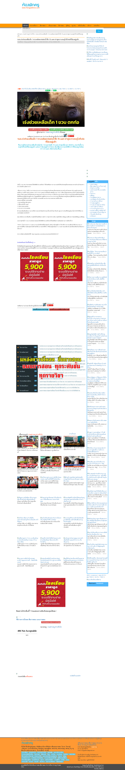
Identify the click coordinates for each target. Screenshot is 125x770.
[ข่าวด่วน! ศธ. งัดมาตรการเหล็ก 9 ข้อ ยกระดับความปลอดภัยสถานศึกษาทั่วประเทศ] (97, 226)
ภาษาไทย (53, 754)
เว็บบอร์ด (36, 761)
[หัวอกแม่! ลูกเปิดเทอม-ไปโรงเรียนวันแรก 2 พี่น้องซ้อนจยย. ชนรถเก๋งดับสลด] (50, 499)
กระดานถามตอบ (61, 738)
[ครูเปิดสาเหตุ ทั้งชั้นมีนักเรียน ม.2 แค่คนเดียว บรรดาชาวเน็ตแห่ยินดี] (97, 492)
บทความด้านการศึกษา (96, 207)
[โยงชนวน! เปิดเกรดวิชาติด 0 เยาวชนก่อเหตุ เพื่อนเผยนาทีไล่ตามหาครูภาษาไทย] (97, 239)
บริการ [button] (89, 25)
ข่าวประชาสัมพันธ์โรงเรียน (27, 754)
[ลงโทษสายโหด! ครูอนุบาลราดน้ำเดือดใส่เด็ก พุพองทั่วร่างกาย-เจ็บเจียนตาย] (74, 540)
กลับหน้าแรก (70, 767)
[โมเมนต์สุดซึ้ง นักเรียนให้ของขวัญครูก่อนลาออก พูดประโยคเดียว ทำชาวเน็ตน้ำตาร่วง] (74, 499)
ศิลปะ (48, 754)
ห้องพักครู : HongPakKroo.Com (96, 765)
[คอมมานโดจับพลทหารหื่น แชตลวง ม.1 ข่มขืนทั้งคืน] (97, 421)
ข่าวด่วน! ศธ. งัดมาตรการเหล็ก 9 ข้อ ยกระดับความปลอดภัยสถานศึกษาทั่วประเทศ (97, 231)
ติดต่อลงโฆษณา (59, 761)
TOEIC (102, 577)
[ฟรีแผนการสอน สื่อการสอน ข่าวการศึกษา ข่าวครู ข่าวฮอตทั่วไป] (30, 6)
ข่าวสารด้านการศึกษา (96, 201)
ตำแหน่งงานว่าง (32, 752)
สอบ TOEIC (62, 89)
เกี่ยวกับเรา (42, 761)
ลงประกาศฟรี (35, 740)
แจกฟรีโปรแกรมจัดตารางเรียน (38, 130)
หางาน (67, 759)
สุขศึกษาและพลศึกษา (62, 758)
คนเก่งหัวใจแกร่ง (35, 759)
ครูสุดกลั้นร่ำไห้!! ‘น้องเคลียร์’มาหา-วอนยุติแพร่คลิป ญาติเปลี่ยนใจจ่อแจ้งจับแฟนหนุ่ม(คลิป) (50, 470)
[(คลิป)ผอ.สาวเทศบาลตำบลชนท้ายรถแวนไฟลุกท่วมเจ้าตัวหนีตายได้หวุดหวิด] (97, 408)
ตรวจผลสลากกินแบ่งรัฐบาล (98, 212)
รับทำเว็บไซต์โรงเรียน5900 (87, 767)
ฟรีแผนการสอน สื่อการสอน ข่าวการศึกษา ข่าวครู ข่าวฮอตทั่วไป (90, 744)
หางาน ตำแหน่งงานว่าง (97, 208)
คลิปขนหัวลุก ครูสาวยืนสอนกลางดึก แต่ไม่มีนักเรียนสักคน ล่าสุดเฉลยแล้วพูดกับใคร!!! (97, 526)
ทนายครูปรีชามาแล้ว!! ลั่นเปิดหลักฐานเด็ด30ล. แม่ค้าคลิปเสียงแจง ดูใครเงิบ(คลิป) (73, 525)
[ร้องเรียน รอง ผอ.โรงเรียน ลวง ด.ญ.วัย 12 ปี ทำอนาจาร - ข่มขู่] (97, 463)
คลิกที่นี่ (88, 756)
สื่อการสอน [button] (43, 25)
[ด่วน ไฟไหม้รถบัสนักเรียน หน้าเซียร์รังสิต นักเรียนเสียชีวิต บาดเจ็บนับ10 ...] (97, 293)
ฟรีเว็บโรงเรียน (81, 25)
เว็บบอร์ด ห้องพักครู (95, 214)
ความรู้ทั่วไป (57, 759)
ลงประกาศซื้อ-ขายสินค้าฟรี (97, 210)
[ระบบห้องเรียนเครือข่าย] (97, 580)
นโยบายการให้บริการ (50, 761)
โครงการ (92, 193)
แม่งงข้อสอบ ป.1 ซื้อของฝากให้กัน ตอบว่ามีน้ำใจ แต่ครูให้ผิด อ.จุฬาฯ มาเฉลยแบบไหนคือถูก (96, 384)
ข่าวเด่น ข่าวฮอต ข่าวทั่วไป (97, 205)
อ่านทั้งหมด (72, 434)
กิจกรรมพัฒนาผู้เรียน (26, 759)
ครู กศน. (74, 25)
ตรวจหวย (31, 761)
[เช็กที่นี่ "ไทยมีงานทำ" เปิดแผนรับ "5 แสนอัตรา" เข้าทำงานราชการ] (97, 60)
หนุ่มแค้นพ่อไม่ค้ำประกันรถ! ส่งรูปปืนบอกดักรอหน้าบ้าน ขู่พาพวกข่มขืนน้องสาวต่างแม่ (50, 566)
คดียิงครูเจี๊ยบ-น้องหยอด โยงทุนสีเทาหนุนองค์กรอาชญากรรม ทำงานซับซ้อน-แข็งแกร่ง (96, 565)
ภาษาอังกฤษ (59, 754)
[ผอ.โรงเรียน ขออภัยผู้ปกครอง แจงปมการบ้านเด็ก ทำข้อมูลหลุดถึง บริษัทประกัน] (97, 546)
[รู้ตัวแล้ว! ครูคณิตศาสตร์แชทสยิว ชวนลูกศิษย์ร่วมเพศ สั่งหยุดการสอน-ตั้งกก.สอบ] (74, 479)
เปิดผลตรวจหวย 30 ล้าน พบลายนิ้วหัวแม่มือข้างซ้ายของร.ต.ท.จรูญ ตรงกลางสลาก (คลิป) (27, 471)
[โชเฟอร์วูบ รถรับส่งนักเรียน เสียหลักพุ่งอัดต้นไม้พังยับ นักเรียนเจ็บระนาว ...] (97, 265)
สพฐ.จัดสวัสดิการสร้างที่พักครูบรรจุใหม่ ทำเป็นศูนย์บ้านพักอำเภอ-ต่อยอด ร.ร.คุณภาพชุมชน (97, 341)
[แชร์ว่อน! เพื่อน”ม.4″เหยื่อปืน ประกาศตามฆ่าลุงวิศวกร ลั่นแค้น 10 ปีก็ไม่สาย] (27, 520)
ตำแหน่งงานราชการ (50, 738)
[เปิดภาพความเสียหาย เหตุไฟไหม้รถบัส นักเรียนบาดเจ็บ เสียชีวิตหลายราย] (97, 279)
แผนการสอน (93, 184)
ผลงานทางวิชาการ (72, 738)
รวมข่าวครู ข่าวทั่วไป (29, 34)
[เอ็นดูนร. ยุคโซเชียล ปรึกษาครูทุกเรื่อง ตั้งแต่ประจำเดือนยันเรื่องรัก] (27, 498)
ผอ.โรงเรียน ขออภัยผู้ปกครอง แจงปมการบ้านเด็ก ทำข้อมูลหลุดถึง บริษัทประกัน (96, 551)
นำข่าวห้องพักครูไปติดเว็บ (84, 747)
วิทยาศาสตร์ (37, 754)
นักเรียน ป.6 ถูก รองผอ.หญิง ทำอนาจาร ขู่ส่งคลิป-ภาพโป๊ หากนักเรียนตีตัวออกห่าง (97, 455)
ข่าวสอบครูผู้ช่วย (95, 203)
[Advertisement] (73, 13)
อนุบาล (42, 759)
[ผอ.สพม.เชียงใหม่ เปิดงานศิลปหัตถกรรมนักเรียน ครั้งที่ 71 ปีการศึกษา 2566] (97, 395)
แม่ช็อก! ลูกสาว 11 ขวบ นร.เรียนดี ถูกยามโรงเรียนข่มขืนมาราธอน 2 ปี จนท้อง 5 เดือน (27, 545)
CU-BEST (70, 89)
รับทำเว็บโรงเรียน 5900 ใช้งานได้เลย (32, 89)
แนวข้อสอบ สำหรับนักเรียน (97, 199)
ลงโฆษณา (93, 216)
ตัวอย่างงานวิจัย (95, 188)
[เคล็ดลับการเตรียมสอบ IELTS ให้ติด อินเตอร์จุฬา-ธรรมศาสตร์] (97, 306)
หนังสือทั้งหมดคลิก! (75, 676)
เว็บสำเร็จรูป (77, 767)
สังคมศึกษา (65, 754)
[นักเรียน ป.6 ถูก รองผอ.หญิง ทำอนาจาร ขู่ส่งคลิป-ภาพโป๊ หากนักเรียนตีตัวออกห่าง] (97, 450)
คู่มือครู (68, 25)
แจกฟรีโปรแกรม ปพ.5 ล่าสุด (40, 309)
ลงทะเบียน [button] (96, 25)
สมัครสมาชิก (43, 740)
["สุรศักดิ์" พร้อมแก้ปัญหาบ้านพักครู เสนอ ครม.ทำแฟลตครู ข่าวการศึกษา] (97, 365)
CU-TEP (77, 89)
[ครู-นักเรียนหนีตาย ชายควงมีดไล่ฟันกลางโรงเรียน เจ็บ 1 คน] (97, 533)
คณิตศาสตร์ (43, 754)
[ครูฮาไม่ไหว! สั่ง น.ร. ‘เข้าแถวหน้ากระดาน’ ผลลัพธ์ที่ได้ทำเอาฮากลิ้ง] (74, 441)
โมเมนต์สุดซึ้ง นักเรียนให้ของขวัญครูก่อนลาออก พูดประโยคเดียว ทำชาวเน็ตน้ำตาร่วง (74, 505)
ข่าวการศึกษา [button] (33, 25)
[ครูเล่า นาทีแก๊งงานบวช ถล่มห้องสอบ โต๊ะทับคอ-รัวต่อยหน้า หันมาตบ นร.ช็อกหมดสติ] (27, 442)
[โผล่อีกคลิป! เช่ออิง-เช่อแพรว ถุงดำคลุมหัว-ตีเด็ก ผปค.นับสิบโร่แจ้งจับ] (27, 482)
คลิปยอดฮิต (50, 752)
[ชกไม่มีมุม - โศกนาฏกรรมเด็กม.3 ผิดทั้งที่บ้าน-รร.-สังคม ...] (97, 252)
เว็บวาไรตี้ (97, 767)
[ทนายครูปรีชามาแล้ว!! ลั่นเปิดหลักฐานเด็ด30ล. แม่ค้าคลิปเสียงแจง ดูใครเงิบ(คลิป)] (74, 520)
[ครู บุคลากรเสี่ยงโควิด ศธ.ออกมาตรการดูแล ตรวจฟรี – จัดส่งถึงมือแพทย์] (27, 560)
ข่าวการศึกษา (25, 738)
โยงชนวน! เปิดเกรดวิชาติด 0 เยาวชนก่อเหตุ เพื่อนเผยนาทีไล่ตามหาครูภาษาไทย (97, 245)
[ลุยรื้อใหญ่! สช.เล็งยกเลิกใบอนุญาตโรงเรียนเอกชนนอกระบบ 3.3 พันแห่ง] (74, 559)
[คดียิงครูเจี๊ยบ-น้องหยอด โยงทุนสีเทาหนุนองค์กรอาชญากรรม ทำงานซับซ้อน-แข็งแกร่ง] (97, 560)
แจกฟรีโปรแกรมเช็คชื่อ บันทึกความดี (61, 130)
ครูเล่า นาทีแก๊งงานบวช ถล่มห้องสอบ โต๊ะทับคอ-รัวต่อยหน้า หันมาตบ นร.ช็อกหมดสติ (27, 450)
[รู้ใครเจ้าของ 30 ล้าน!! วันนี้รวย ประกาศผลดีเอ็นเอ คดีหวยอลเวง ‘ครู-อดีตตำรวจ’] (50, 442)
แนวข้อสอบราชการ (95, 197)
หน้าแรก (25, 25)
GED (43, 89)
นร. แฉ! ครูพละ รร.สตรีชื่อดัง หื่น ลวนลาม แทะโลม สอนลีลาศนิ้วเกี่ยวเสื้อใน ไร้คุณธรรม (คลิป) (74, 469)
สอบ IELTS (55, 89)
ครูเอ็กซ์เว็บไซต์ (90, 760)
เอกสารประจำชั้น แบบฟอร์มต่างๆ (50, 756)
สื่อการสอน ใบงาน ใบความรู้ (98, 186)
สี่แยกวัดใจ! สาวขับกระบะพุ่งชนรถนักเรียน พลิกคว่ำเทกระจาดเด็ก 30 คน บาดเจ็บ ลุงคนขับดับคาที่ (97, 510)
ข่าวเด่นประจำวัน (26, 740)
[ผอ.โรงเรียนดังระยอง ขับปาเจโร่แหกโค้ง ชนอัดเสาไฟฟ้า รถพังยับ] (50, 519)
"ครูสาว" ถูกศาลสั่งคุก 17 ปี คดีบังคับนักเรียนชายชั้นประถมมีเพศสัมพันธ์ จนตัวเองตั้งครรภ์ (97, 439)
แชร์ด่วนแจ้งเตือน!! (49, 759)
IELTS (48, 89)
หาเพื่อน (63, 759)
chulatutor (94, 575)
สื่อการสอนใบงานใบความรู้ (27, 756)
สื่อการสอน (61, 25)
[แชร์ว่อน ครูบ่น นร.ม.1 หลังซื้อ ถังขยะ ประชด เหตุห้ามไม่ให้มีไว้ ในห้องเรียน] (50, 478)
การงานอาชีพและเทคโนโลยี (50, 758)
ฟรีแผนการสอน (52, 25)
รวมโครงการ (92, 738)
